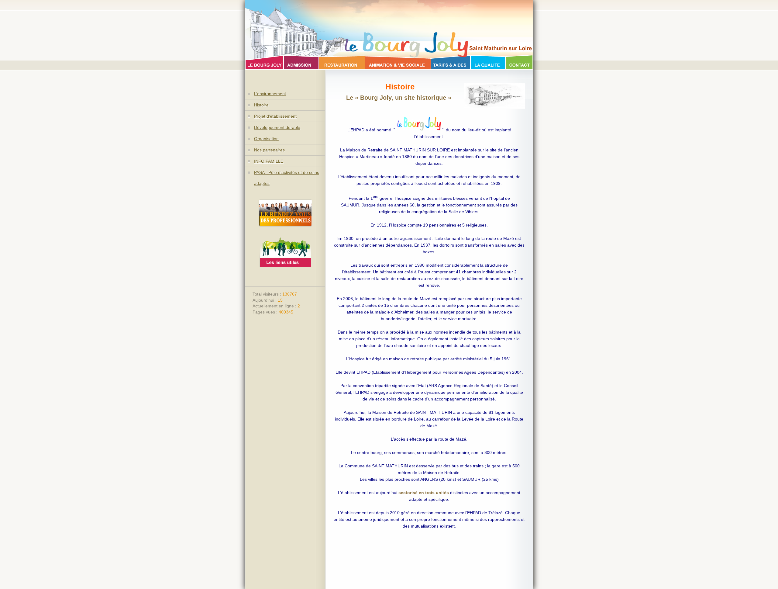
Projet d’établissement (275, 116)
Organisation (266, 138)
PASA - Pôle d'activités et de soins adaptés (286, 178)
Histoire (261, 104)
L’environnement (270, 93)
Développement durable (277, 127)
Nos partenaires (269, 149)
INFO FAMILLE (268, 161)
